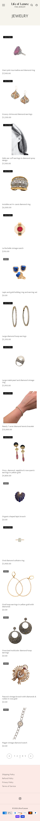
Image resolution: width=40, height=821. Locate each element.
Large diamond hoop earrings (14, 336)
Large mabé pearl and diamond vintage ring (18, 381)
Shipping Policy (8, 774)
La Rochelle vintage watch (12, 248)
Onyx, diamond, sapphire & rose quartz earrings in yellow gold (18, 471)
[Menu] (3, 5)
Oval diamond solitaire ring (13, 560)
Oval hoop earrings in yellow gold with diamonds (18, 605)
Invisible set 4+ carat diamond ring (16, 204)
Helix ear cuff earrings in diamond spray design (18, 159)
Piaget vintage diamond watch (14, 743)
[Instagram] (20, 798)
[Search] (31, 5)
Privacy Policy (7, 782)
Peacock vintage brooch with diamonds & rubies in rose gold (19, 698)
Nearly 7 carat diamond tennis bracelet (18, 426)
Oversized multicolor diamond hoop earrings (17, 651)
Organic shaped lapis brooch (14, 516)
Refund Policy (7, 778)
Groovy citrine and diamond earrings (17, 114)
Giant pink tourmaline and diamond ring (18, 70)
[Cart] (36, 5)
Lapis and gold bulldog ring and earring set (19, 292)
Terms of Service (9, 786)
